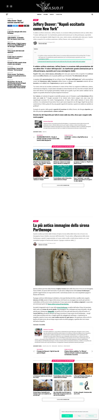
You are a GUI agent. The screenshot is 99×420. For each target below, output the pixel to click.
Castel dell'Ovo (47, 322)
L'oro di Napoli (10, 35)
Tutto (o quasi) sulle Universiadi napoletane (15, 51)
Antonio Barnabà (43, 43)
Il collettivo (59, 14)
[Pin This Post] (20, 26)
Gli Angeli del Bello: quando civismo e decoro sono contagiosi (16, 63)
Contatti (52, 14)
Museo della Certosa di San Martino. (58, 280)
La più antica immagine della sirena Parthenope (16, 32)
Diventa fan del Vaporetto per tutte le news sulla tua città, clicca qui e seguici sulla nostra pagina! (62, 61)
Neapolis (60, 322)
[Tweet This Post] (15, 26)
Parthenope (67, 322)
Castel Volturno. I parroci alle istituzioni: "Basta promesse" (15, 69)
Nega (79, 415)
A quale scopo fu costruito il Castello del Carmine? (14, 57)
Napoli (45, 131)
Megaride (51, 288)
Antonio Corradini (43, 221)
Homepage (39, 14)
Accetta (67, 415)
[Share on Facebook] (9, 26)
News (8, 18)
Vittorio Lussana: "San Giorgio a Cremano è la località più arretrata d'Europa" (16, 75)
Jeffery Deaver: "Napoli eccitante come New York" (15, 21)
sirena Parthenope (62, 284)
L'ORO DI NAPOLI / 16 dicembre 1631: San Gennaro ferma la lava (15, 38)
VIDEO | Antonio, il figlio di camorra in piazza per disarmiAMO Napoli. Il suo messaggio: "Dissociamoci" (16, 45)
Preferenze (91, 415)
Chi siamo (45, 14)
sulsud (11, 18)
